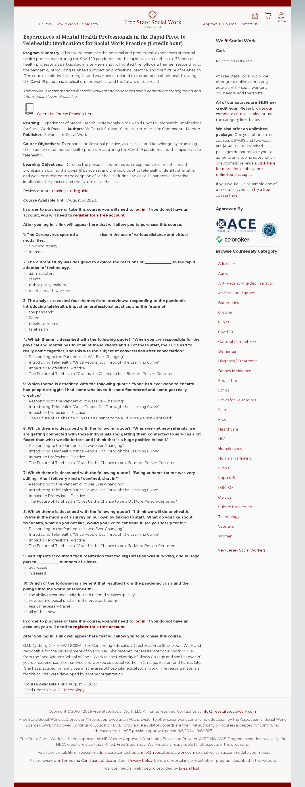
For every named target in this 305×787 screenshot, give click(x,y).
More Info (89, 24)
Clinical (224, 322)
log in (139, 209)
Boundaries (228, 303)
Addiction (226, 264)
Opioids (224, 497)
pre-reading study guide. (66, 191)
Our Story (44, 24)
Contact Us (248, 24)
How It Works (67, 24)
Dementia (227, 351)
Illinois (223, 468)
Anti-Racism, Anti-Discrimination (246, 283)
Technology (74, 690)
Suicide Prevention (235, 507)
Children (226, 312)
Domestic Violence (234, 371)
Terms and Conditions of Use (86, 760)
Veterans (226, 526)
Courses (229, 24)
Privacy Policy (140, 760)
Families (225, 410)
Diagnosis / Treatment (237, 361)
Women (225, 536)
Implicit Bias (228, 478)
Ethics (223, 390)
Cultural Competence (237, 341)
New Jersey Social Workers (241, 550)
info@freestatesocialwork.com (229, 711)
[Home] (255, 15)
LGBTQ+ (225, 487)
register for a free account (99, 215)
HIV (221, 439)
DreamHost (189, 768)
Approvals (211, 24)
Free (222, 419)
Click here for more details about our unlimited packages (246, 169)
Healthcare (228, 429)
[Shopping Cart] (268, 15)
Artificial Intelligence (236, 293)
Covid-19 (54, 690)
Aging (223, 273)
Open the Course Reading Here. (65, 114)
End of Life (227, 381)
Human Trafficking (235, 458)
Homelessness (230, 449)
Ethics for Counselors (237, 400)
